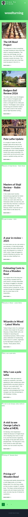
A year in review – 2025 (13, 239)
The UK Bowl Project (10, 43)
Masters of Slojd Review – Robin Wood (12, 187)
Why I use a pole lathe (12, 373)
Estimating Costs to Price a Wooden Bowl (13, 271)
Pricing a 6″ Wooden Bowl (11, 475)
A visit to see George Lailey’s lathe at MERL (11, 425)
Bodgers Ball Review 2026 (10, 92)
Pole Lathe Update (13, 138)
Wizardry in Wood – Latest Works (13, 323)
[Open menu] (25, 3)
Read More (7, 65)
